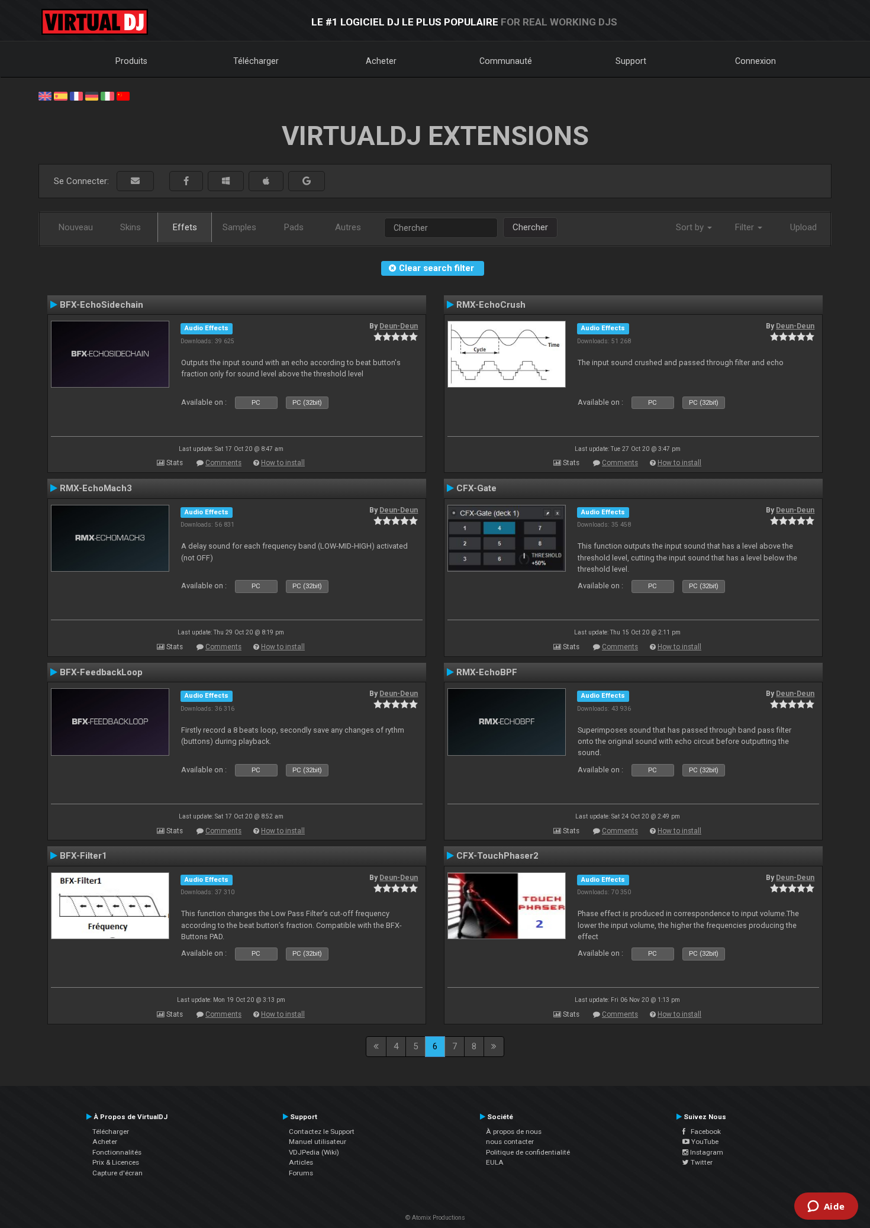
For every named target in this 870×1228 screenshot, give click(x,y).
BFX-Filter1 (83, 855)
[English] (44, 95)
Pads (294, 227)
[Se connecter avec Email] (135, 181)
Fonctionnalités (116, 1152)
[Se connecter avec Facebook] (186, 181)
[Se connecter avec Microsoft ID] (226, 181)
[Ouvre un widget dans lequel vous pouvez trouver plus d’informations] (826, 1207)
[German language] (91, 95)
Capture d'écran (117, 1173)
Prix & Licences (115, 1162)
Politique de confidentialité (528, 1152)
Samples (239, 227)
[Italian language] (107, 95)
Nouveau (76, 227)
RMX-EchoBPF (486, 672)
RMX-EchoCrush (491, 304)
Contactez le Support (322, 1131)
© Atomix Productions (435, 1217)
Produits (131, 61)
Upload (803, 227)
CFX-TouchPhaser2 (497, 855)
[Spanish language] (60, 95)
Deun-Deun (398, 326)
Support (631, 61)
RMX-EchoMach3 (96, 488)
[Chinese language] (123, 95)
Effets (185, 227)
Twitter (701, 1162)
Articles (301, 1162)
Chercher (530, 227)
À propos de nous (514, 1131)
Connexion (755, 61)
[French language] (76, 95)
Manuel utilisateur (317, 1141)
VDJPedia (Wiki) (314, 1152)
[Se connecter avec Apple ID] (266, 181)
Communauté (505, 61)
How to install (283, 463)
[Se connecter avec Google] (306, 181)
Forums (301, 1173)
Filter (745, 227)
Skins (130, 227)
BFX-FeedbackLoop (101, 672)
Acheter (381, 61)
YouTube (703, 1141)
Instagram (705, 1152)
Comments (223, 463)
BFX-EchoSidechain (101, 304)
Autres (348, 227)
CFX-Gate (476, 488)
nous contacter (510, 1141)
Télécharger (256, 61)
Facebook (703, 1131)
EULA (495, 1162)
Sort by (691, 227)
